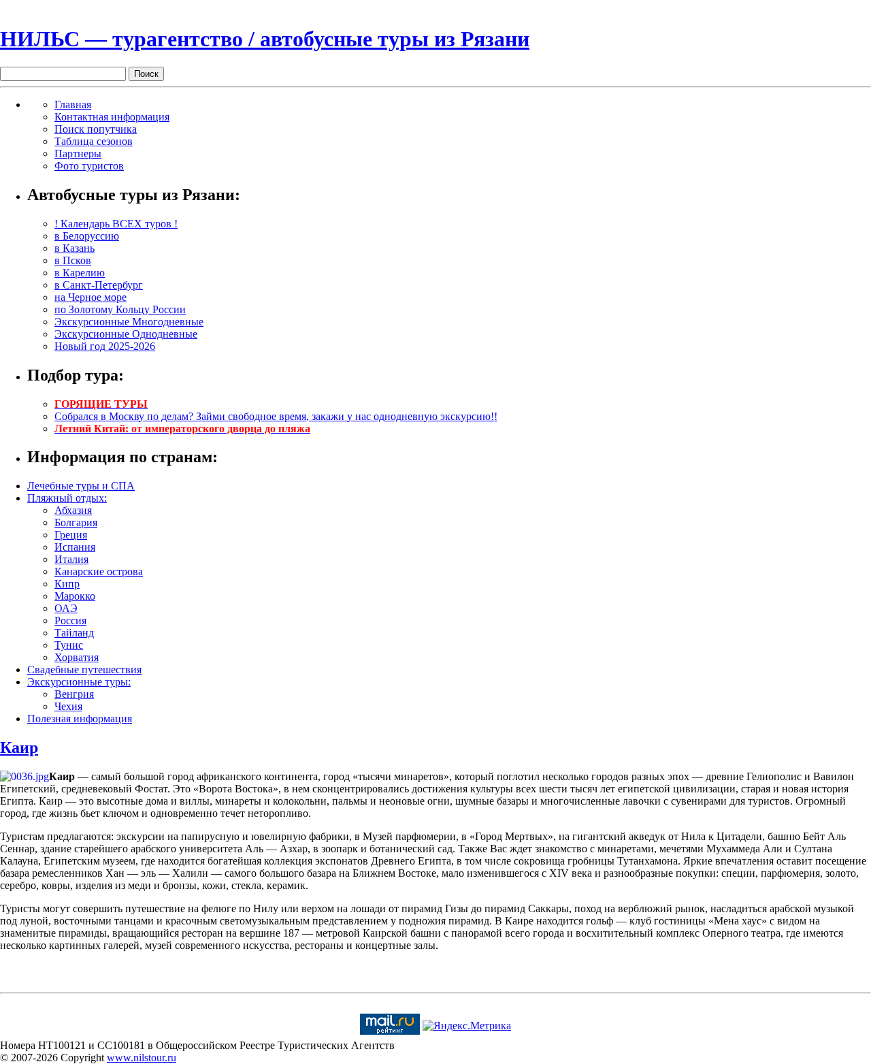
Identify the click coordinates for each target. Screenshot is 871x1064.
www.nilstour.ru (141, 1057)
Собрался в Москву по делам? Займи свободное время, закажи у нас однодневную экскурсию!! (275, 416)
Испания (74, 547)
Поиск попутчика (95, 129)
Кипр (67, 584)
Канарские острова (98, 571)
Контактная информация (111, 117)
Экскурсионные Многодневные (128, 321)
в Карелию (79, 272)
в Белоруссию (86, 236)
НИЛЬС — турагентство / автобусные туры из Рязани (264, 39)
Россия (70, 620)
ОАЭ (66, 608)
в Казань (74, 248)
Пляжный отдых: (67, 498)
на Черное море (90, 297)
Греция (70, 535)
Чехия (68, 706)
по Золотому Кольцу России (120, 309)
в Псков (72, 260)
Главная (72, 104)
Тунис (68, 645)
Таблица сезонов (93, 141)
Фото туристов (89, 166)
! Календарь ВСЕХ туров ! (116, 223)
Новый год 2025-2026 (104, 346)
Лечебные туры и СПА (81, 485)
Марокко (74, 596)
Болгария (75, 522)
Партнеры (77, 153)
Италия (71, 559)
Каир (19, 747)
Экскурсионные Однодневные (125, 334)
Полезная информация (79, 718)
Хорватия (76, 657)
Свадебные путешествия (84, 669)
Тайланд (74, 633)
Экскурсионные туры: (79, 682)
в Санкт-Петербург (98, 285)
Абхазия (73, 510)
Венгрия (74, 694)
